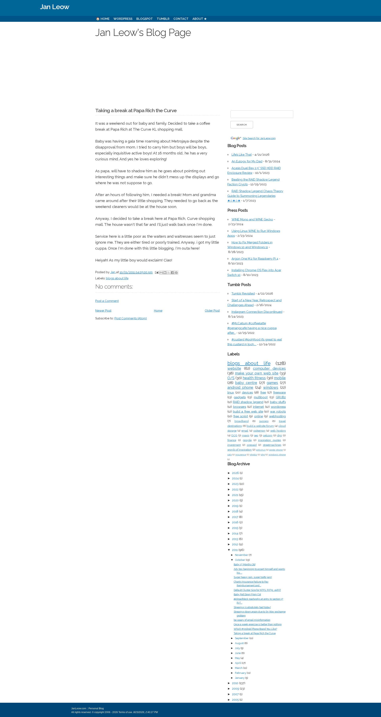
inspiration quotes (269, 440)
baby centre (246, 383)
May (238, 658)
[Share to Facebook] (172, 273)
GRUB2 (281, 397)
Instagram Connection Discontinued (257, 312)
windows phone (277, 454)
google (247, 440)
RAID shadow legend (248, 402)
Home (158, 310)
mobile (280, 378)
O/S (231, 378)
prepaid (252, 444)
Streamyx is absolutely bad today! (252, 607)
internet (258, 407)
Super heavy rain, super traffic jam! (253, 577)
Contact (181, 19)
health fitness (254, 378)
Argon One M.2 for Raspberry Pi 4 (255, 258)
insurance (240, 454)
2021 (235, 495)
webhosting (277, 416)
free (263, 392)
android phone (240, 387)
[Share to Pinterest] (176, 273)
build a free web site (248, 411)
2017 (235, 517)
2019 (235, 506)
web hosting (278, 430)
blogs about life (117, 278)
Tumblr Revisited (243, 293)
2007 (236, 694)
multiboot (260, 397)
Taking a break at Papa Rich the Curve (255, 633)
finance (231, 440)
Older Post (212, 310)
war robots (278, 411)
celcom (267, 435)
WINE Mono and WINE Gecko (252, 219)
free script (240, 416)
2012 (235, 544)
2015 (235, 528)
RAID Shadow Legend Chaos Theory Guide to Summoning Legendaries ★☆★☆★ (255, 195)
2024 (236, 478)
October (240, 559)
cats (229, 454)
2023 (235, 484)
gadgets (240, 397)
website (234, 368)
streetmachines (272, 444)
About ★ (199, 19)
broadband (242, 421)
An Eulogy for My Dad (247, 161)
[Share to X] (169, 273)
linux (230, 392)
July (238, 648)
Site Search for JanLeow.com (259, 138)
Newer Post (103, 310)
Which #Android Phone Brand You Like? (255, 629)
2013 (235, 539)
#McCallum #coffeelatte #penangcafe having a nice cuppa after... (252, 328)
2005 (236, 700)
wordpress (278, 407)
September (242, 638)
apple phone (276, 449)
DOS (234, 435)
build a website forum (260, 425)
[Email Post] (156, 272)
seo (256, 435)
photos (253, 454)
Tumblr (163, 19)
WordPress (123, 19)
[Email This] (161, 273)
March (239, 667)
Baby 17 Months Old (244, 564)
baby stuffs (278, 402)
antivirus (261, 449)
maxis (245, 435)
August (239, 643)
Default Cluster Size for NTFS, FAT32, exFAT (257, 590)
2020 (236, 500)
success (263, 421)
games (272, 383)
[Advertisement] (190, 70)
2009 (236, 688)
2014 (235, 533)
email (244, 430)
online (258, 416)
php (263, 454)
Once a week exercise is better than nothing (258, 624)
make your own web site (256, 373)
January (240, 677)
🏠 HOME (102, 19)
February (241, 672)
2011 (235, 550)
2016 (235, 522)
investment (234, 444)
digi (279, 435)
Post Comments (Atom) (130, 318)
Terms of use (125, 712)
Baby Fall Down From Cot (247, 594)
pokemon (259, 430)
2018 (235, 511)
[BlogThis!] (165, 273)
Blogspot (145, 19)
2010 (235, 683)
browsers (239, 407)
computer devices (269, 368)
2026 (236, 473)
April (238, 662)
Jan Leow (54, 7)
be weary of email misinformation (252, 620)
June (238, 653)
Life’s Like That (242, 154)
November (242, 554)
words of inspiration (239, 449)
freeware (279, 392)
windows (270, 387)
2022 (235, 489)
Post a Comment (107, 301)
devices (247, 392)
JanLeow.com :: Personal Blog (87, 708)
